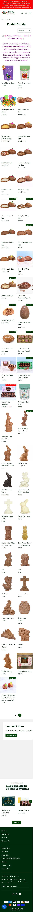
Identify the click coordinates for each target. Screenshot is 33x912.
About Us (5, 852)
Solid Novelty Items (17, 788)
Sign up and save (10, 876)
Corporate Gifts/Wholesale (11, 858)
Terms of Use (6, 841)
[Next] (30, 801)
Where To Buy (6, 865)
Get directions (11, 735)
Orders (4, 862)
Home (3, 20)
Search (4, 831)
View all (16, 822)
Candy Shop (6, 848)
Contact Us (5, 869)
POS (10, 910)
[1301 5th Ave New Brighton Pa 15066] (16, 749)
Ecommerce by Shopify (18, 910)
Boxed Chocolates (16, 786)
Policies (4, 838)
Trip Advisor (6, 834)
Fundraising (5, 855)
